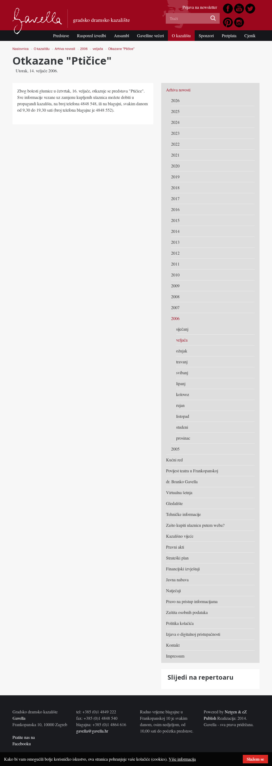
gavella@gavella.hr (92, 731)
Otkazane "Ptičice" (121, 48)
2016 (175, 209)
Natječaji (173, 590)
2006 (84, 48)
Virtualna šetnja (179, 492)
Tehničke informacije (183, 514)
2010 (175, 274)
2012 (175, 253)
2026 (175, 100)
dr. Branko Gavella (182, 481)
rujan (180, 405)
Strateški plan (177, 558)
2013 (175, 242)
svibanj (182, 372)
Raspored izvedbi (91, 35)
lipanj (180, 383)
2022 (175, 144)
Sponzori (206, 35)
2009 (175, 285)
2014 (175, 231)
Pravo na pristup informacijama (192, 601)
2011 (175, 264)
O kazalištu (181, 35)
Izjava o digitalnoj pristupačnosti (193, 634)
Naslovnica (20, 48)
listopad (182, 416)
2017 (175, 198)
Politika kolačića (180, 623)
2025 (175, 111)
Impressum (175, 656)
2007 (175, 307)
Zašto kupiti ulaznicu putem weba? (195, 525)
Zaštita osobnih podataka (187, 612)
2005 (175, 449)
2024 (175, 122)
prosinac (183, 438)
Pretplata (229, 35)
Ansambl (121, 35)
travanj (182, 361)
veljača (98, 48)
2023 (175, 133)
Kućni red (174, 459)
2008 (175, 296)
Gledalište (174, 503)
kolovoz (182, 394)
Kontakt (173, 645)
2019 (175, 176)
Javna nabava (177, 579)
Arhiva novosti (65, 48)
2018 (175, 187)
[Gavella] (37, 21)
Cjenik (250, 35)
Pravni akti (175, 547)
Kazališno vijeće (179, 536)
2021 (175, 155)
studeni (182, 427)
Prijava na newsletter (199, 7)
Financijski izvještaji (183, 568)
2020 (175, 166)
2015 (175, 220)
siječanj (182, 329)
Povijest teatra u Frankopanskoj (192, 470)
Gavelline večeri (150, 35)
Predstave (61, 35)
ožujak (181, 350)
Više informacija (182, 759)
